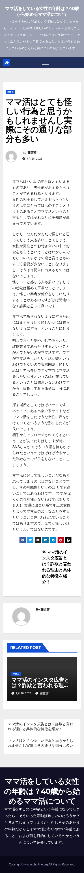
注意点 (10, 92)
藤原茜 (32, 153)
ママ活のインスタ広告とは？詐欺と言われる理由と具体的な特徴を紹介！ (40, 685)
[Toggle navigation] (45, 62)
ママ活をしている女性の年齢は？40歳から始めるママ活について (42, 791)
